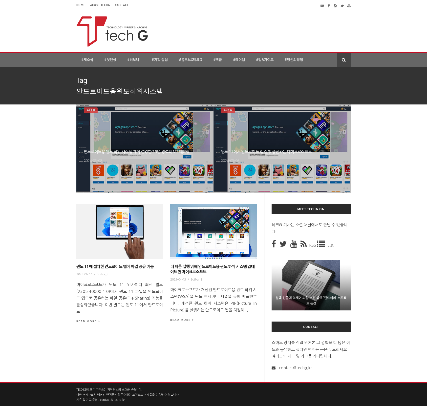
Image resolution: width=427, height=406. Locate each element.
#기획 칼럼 (160, 59)
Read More (86, 321)
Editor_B (102, 274)
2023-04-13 (178, 279)
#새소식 (87, 59)
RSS (313, 245)
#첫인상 (110, 59)
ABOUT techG (100, 5)
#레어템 (239, 59)
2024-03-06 (230, 160)
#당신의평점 (294, 59)
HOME (80, 5)
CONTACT (121, 5)
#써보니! (134, 59)
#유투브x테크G (190, 59)
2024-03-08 (93, 160)
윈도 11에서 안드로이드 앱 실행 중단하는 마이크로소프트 (266, 152)
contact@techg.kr (295, 368)
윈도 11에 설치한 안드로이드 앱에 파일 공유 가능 (115, 266)
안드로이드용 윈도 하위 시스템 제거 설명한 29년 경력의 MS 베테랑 (137, 152)
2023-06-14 (84, 274)
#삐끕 (217, 59)
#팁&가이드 (265, 59)
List (330, 245)
